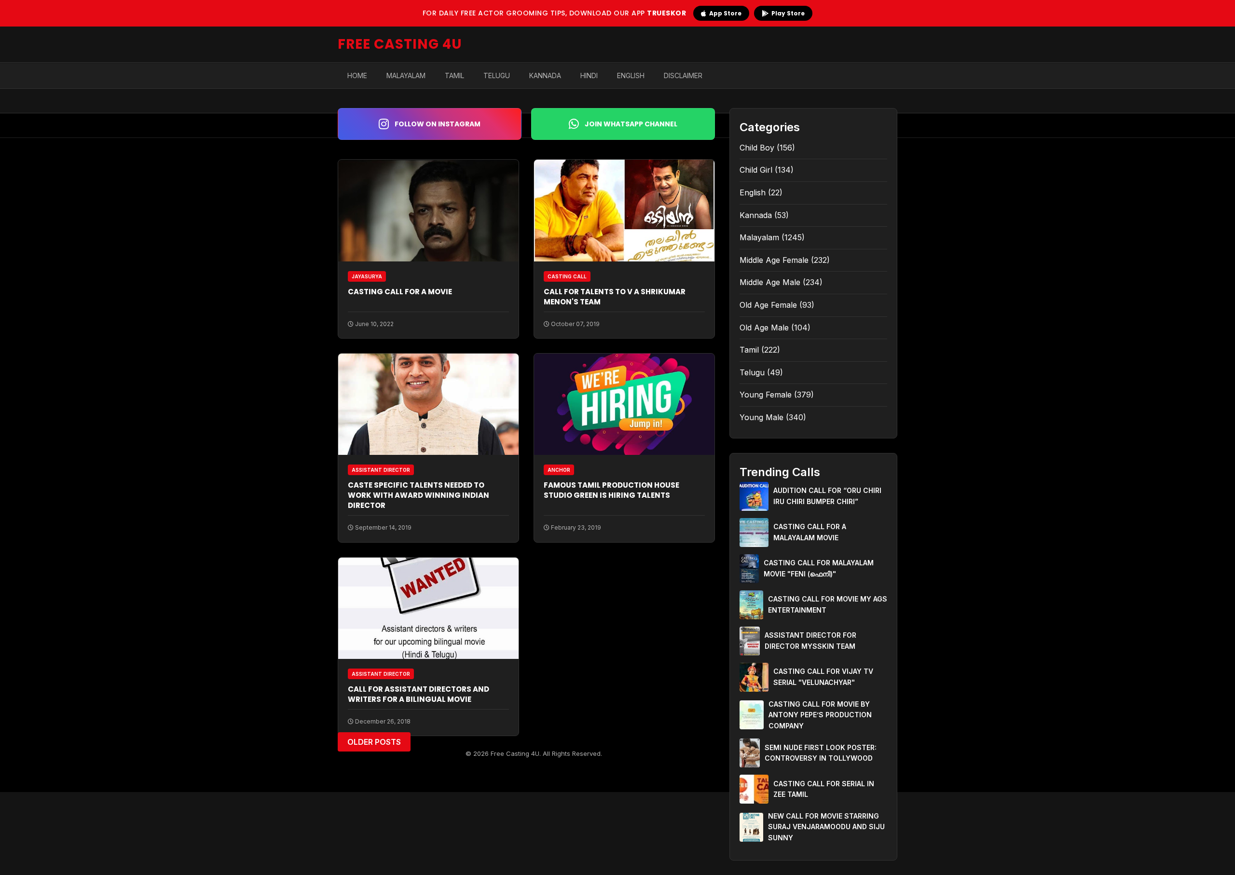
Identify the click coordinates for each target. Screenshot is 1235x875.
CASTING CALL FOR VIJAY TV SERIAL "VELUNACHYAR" (823, 676)
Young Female (766, 394)
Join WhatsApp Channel (631, 124)
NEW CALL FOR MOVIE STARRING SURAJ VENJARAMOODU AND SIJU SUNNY (826, 827)
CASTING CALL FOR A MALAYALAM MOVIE (809, 531)
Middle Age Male (770, 282)
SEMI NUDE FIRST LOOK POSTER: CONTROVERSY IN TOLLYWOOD (821, 752)
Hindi (589, 75)
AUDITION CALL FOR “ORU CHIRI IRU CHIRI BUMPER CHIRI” (827, 495)
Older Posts (374, 742)
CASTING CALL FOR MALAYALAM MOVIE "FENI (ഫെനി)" (819, 568)
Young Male (761, 417)
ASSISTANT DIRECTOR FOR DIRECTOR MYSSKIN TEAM (810, 640)
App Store (725, 13)
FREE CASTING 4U (400, 44)
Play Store (788, 13)
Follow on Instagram (437, 124)
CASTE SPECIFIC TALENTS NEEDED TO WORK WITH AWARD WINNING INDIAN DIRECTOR (418, 495)
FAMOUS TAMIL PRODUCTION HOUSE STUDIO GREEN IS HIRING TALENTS (611, 490)
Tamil (454, 75)
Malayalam (405, 75)
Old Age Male (764, 327)
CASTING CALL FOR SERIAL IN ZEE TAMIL (823, 788)
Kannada (545, 75)
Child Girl (756, 170)
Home (357, 75)
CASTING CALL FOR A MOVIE (400, 292)
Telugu (496, 75)
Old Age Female (768, 305)
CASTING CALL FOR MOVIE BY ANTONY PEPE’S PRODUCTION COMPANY (820, 715)
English (631, 75)
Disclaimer (683, 75)
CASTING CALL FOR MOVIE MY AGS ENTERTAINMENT (827, 604)
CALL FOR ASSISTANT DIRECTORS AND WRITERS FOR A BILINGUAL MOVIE (418, 694)
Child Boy (757, 147)
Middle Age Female (774, 260)
